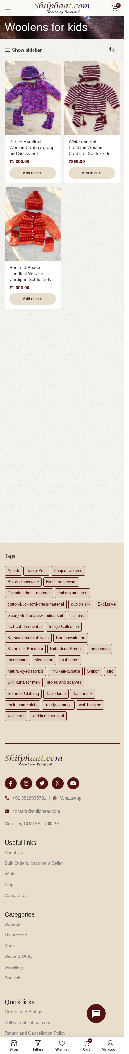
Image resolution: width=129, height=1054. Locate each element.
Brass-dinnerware (23, 582)
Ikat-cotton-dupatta (25, 626)
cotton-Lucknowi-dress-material (36, 604)
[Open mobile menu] (8, 8)
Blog (9, 884)
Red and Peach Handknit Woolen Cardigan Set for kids (30, 273)
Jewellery (14, 967)
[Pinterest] (58, 783)
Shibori (93, 671)
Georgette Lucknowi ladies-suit (35, 615)
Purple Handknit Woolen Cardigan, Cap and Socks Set (31, 148)
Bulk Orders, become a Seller (34, 863)
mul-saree (69, 660)
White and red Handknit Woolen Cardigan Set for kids (89, 148)
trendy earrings (58, 704)
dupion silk (80, 604)
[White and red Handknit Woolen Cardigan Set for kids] (92, 98)
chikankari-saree (72, 593)
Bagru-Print (36, 570)
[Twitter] (42, 783)
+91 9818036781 (29, 798)
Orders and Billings (23, 1011)
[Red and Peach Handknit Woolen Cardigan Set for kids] (33, 224)
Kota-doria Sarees (66, 648)
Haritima (77, 615)
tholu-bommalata (23, 704)
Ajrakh (13, 570)
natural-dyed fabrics (25, 671)
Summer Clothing (23, 693)
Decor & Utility (19, 956)
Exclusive (107, 604)
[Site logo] (62, 7)
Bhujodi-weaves (68, 570)
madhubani (17, 660)
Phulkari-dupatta (65, 671)
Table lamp (56, 693)
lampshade (100, 648)
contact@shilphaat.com (36, 811)
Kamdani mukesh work (28, 637)
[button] (32, 173)
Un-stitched (16, 934)
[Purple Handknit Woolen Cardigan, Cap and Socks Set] (33, 98)
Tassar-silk (83, 693)
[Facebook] (11, 783)
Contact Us (16, 895)
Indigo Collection (64, 626)
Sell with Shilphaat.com (27, 1022)
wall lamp (16, 715)
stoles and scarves (64, 682)
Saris (10, 945)
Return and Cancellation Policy (35, 1032)
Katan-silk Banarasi (25, 648)
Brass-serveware (61, 582)
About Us (14, 852)
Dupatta (12, 924)
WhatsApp (70, 798)
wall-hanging (90, 704)
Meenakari (43, 660)
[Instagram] (26, 783)
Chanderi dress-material (29, 593)
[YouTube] (73, 783)
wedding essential (48, 715)
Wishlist (12, 873)
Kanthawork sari (70, 637)
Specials (13, 977)
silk (110, 671)
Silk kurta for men (24, 682)
